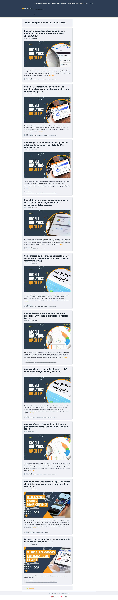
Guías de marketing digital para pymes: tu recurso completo (50, 3)
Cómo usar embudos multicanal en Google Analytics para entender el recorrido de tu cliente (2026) (44, 33)
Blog (92, 3)
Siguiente (31, 588)
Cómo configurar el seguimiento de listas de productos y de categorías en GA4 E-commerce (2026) (47, 426)
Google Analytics (29, 78)
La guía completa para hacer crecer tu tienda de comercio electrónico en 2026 (47, 540)
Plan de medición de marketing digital (78, 3)
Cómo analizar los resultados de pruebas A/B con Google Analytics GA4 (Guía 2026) (45, 370)
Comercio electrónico (30, 79)
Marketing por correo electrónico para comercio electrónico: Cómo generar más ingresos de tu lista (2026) (47, 484)
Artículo (27, 582)
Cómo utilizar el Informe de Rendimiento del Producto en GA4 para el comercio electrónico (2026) (46, 315)
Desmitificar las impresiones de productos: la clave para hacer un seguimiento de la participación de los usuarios (46, 202)
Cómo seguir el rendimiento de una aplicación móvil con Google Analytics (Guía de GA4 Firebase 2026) (46, 145)
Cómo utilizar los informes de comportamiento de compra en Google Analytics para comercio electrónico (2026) (46, 258)
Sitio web (55, 582)
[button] (34, 15)
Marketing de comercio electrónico (49, 79)
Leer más (51, 75)
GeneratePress (66, 593)
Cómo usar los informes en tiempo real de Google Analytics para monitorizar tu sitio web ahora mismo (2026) (46, 89)
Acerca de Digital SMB (39, 9)
